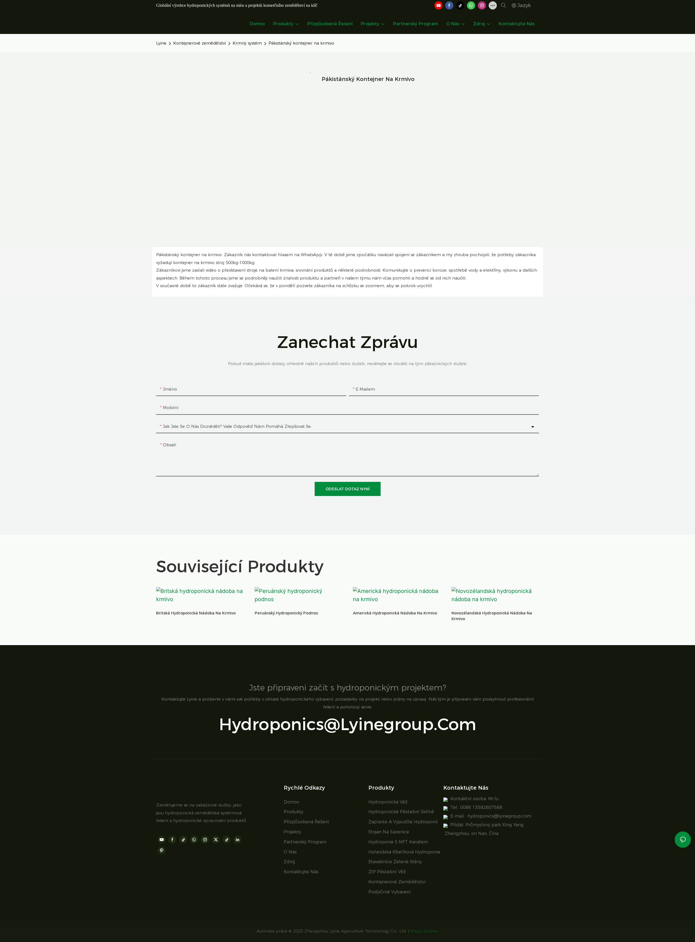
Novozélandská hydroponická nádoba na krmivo (491, 616)
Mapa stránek (424, 931)
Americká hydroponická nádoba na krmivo (395, 613)
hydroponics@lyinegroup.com (499, 816)
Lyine (161, 43)
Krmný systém (247, 43)
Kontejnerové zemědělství (199, 43)
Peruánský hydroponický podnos (286, 613)
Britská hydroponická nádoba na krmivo (196, 613)
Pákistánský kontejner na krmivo (301, 43)
